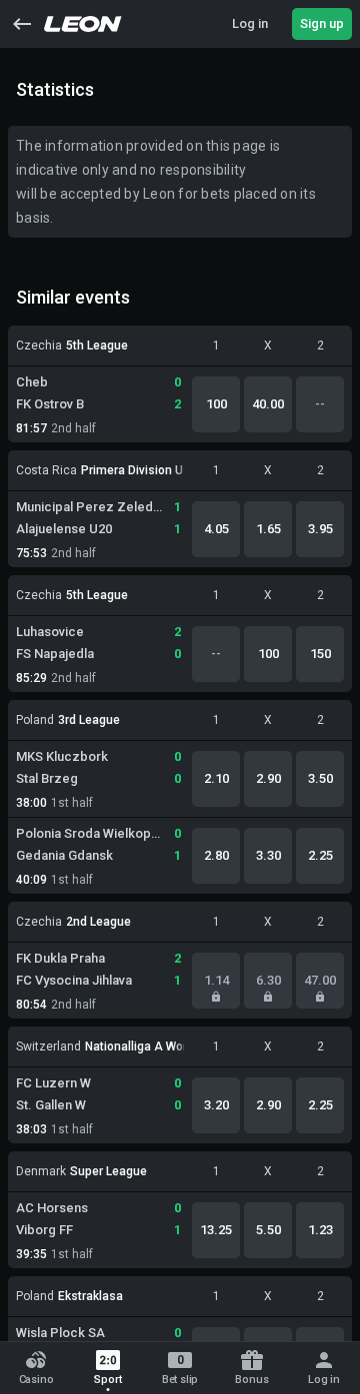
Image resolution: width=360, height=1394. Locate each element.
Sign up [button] (322, 23)
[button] (22, 24)
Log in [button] (250, 23)
